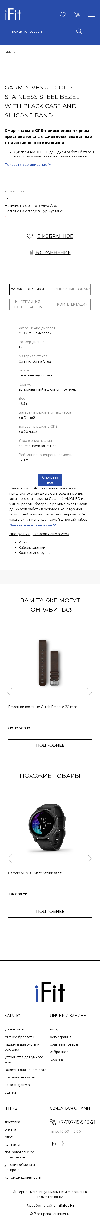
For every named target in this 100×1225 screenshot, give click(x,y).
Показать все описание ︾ (28, 165)
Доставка (12, 1122)
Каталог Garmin (17, 1085)
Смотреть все (50, 480)
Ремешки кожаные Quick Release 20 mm (42, 707)
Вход (54, 1029)
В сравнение (53, 252)
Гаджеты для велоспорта (25, 1070)
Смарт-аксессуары (20, 1077)
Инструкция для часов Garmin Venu (39, 534)
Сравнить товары (64, 1044)
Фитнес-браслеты (19, 1037)
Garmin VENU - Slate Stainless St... (36, 873)
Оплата (10, 1129)
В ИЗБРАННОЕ (55, 236)
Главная (11, 51)
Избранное (59, 1052)
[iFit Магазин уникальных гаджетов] (13, 14)
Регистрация (60, 1037)
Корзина (57, 1059)
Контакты (12, 1144)
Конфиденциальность (23, 1177)
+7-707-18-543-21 (76, 1122)
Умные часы (14, 1029)
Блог (8, 1137)
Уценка (11, 1092)
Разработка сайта (50, 1205)
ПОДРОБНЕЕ (50, 745)
